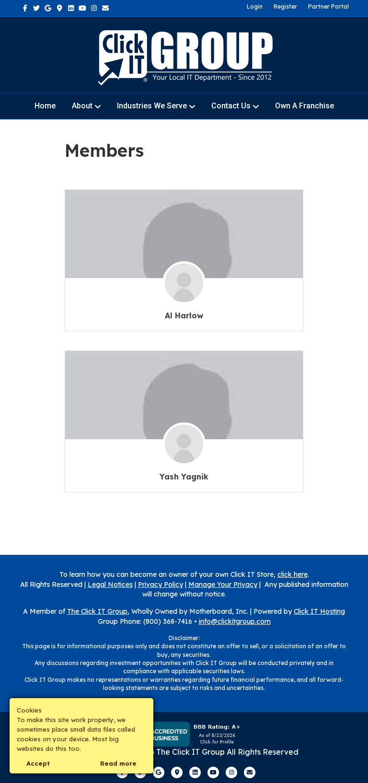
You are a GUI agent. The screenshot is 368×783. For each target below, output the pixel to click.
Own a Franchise (304, 105)
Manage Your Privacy (222, 584)
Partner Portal (328, 6)
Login (255, 6)
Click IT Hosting (319, 611)
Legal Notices (110, 584)
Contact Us (231, 105)
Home (45, 105)
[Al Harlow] (184, 288)
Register (285, 6)
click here (292, 574)
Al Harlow (184, 315)
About (82, 105)
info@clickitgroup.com (235, 621)
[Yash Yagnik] (184, 449)
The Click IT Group (97, 611)
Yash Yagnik (184, 476)
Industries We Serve (152, 105)
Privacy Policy (160, 584)
